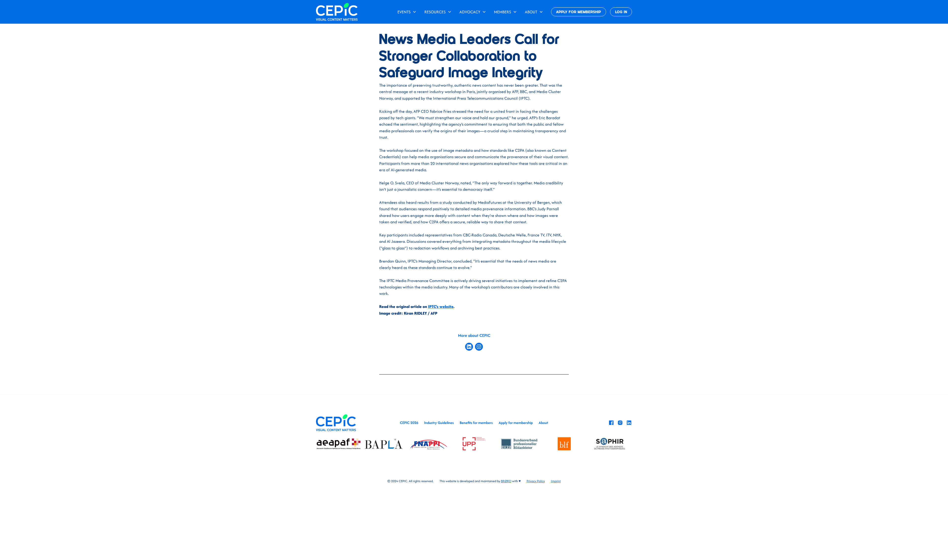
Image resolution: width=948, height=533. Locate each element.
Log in (621, 12)
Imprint (556, 481)
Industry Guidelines (439, 422)
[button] (407, 12)
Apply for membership (516, 422)
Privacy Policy (536, 481)
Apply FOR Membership (578, 12)
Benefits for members (476, 422)
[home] (337, 11)
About (543, 422)
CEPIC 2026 (409, 422)
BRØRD (506, 481)
